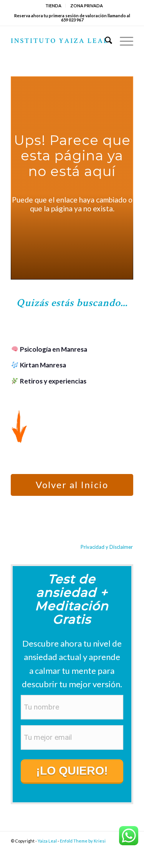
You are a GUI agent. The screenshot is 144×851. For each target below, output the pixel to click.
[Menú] (122, 41)
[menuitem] (53, 6)
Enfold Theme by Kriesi (83, 840)
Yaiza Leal (47, 840)
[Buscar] (104, 41)
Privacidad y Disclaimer (107, 547)
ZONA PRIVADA (86, 5)
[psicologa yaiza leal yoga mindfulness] (60, 41)
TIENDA (53, 5)
